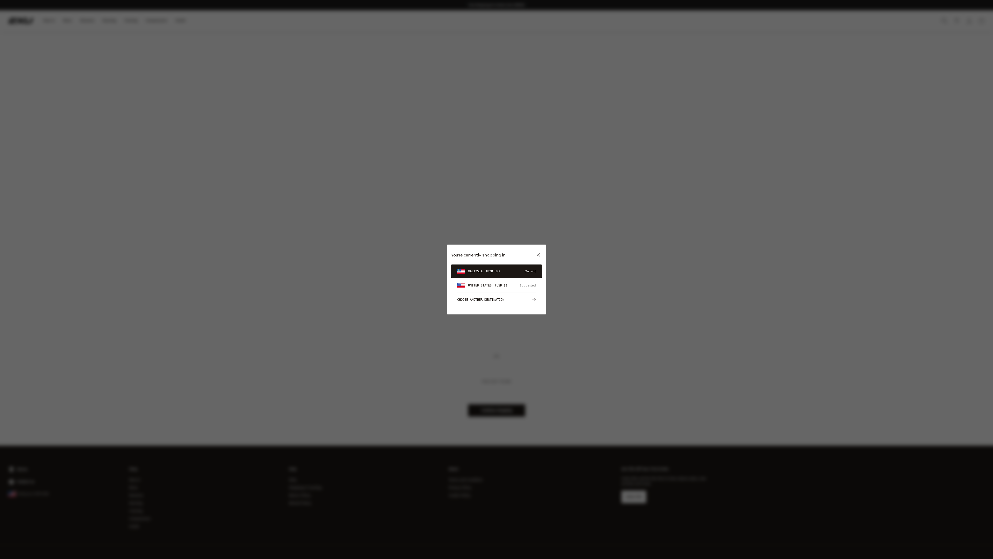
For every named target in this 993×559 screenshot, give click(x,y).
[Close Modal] (539, 254)
